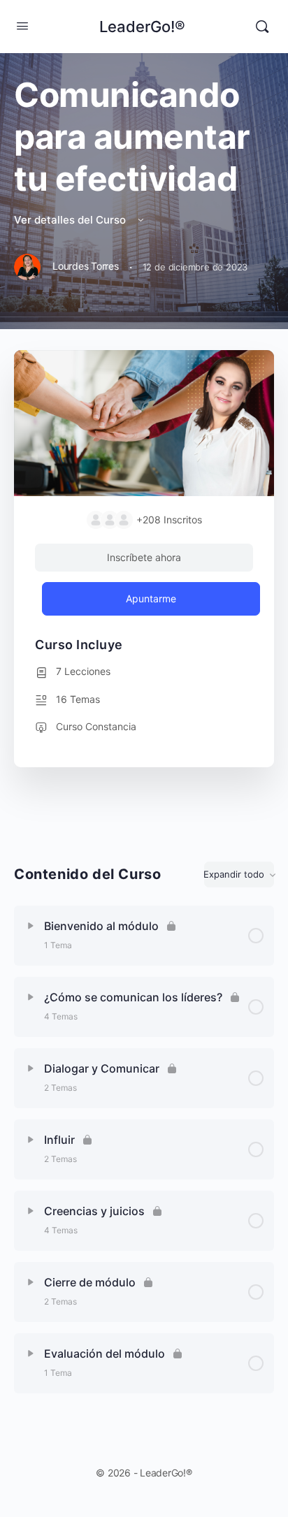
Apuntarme (151, 598)
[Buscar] (262, 26)
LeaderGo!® (142, 26)
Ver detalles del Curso (71, 219)
